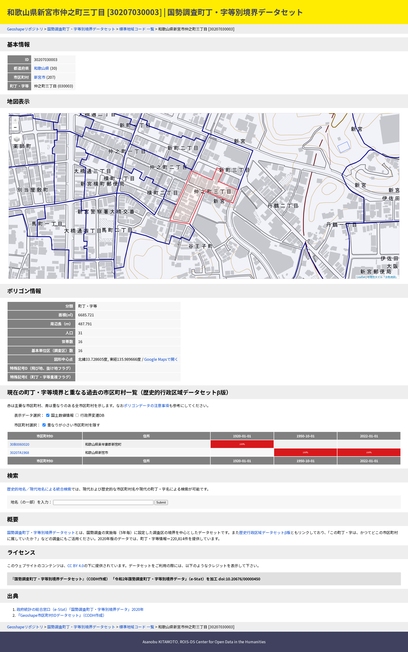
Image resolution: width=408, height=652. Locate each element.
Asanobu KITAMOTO (160, 641)
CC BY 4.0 (76, 565)
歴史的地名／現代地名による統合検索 (39, 489)
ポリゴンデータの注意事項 (146, 405)
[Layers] (17, 139)
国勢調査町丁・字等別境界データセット (81, 29)
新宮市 (39, 77)
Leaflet (361, 277)
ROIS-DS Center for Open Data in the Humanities (223, 641)
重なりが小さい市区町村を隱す (73, 425)
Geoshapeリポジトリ (25, 29)
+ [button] (15, 119)
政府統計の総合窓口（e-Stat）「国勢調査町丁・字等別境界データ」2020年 (80, 609)
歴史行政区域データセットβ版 (264, 532)
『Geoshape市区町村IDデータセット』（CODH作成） (61, 615)
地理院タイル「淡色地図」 (382, 277)
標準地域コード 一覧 (136, 29)
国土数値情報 (62, 415)
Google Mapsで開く (161, 359)
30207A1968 (19, 452)
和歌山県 (41, 68)
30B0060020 (19, 444)
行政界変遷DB (91, 415)
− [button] (15, 126)
